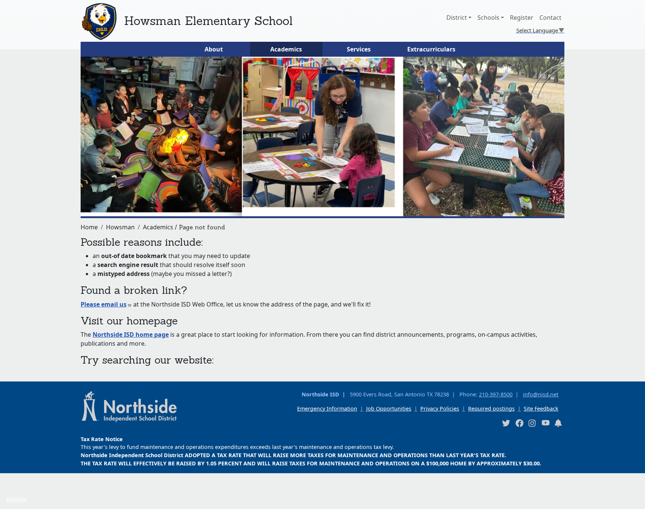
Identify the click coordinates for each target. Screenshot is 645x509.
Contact (550, 17)
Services (359, 49)
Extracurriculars (431, 49)
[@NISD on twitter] (506, 422)
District (456, 17)
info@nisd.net (540, 394)
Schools (488, 17)
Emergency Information (327, 408)
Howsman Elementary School (208, 20)
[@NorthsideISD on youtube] (545, 422)
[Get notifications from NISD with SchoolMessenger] (558, 422)
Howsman (120, 227)
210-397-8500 (495, 394)
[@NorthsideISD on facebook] (519, 422)
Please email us (104, 304)
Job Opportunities (388, 408)
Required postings (491, 408)
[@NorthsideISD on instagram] (532, 422)
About (214, 49)
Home (89, 227)
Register (521, 17)
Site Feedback (541, 408)
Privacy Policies (439, 408)
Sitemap (16, 499)
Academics (286, 49)
